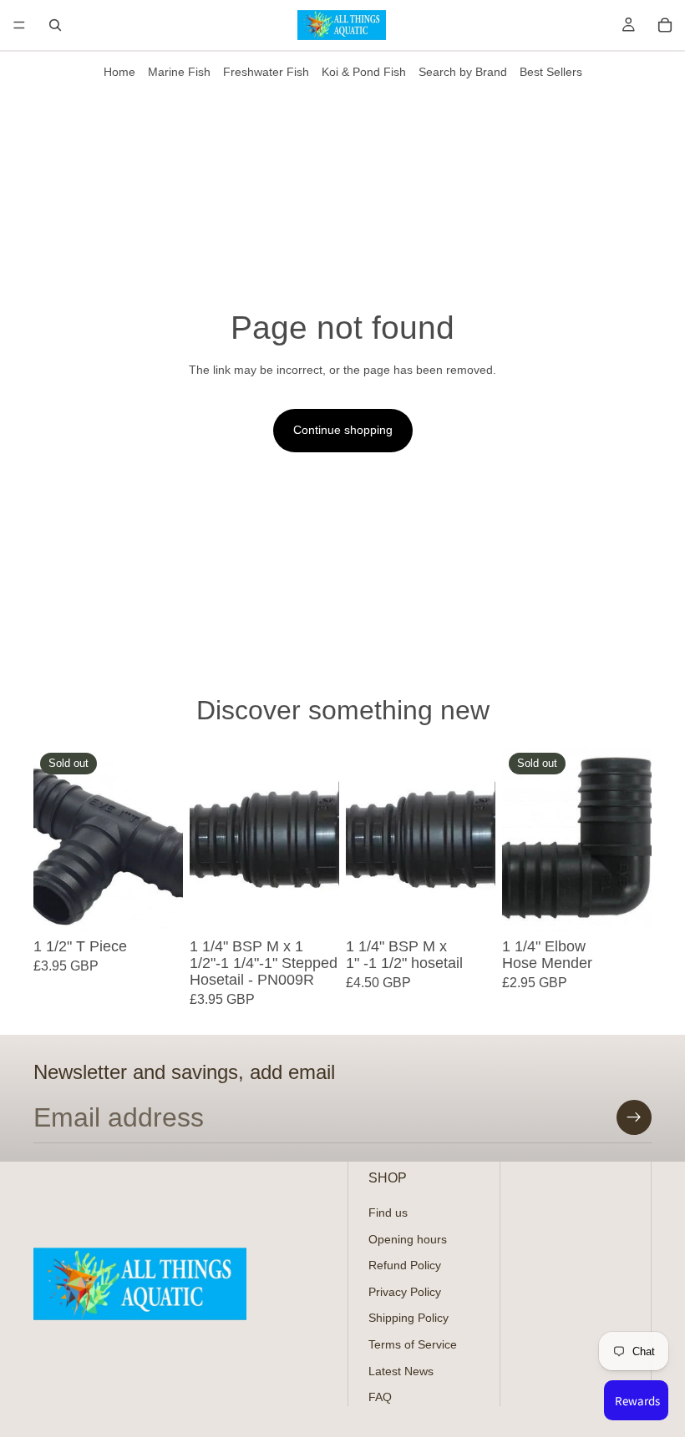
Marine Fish (179, 71)
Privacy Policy (404, 1291)
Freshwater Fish (266, 71)
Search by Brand (463, 71)
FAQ (380, 1397)
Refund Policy (404, 1265)
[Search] (55, 25)
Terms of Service (412, 1344)
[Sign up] (634, 1117)
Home (119, 71)
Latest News (401, 1370)
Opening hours (407, 1238)
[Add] (313, 907)
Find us (388, 1212)
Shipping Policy (408, 1317)
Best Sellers (551, 71)
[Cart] (665, 25)
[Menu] (19, 25)
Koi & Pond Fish (364, 71)
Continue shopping (343, 429)
